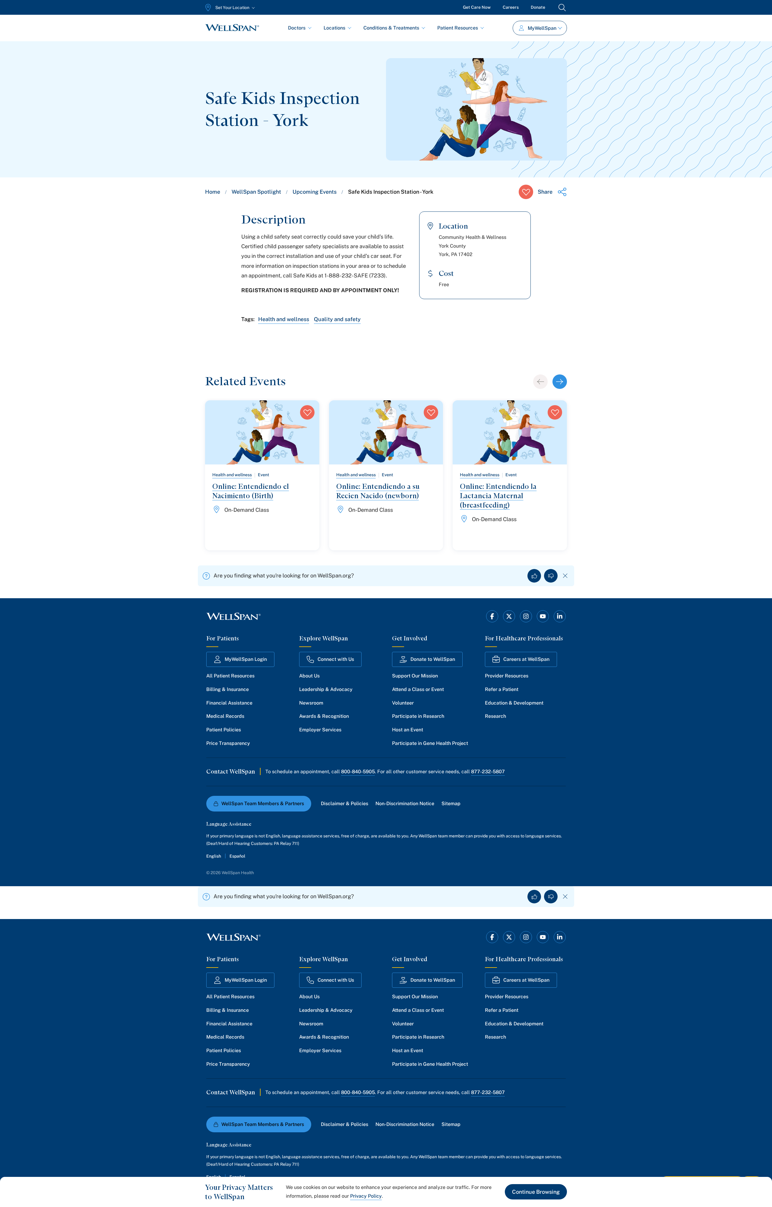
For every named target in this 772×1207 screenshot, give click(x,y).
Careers (511, 7)
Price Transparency (228, 743)
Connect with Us (336, 659)
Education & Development (514, 703)
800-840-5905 (358, 771)
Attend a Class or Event (418, 689)
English (213, 856)
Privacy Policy (366, 1196)
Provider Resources (506, 676)
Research (495, 716)
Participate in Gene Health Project (430, 743)
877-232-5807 (488, 771)
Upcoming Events (315, 192)
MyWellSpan (542, 28)
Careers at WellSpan (526, 659)
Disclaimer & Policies (344, 803)
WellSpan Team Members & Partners (262, 803)
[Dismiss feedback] (565, 576)
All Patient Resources (230, 676)
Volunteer (403, 703)
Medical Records (225, 716)
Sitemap (450, 803)
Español (237, 856)
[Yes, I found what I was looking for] (534, 576)
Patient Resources (457, 28)
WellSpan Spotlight (256, 192)
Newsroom (311, 703)
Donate (538, 7)
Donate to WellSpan (432, 659)
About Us (309, 676)
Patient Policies (223, 730)
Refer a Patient (501, 689)
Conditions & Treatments (391, 28)
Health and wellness (283, 319)
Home (212, 192)
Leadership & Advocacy (326, 689)
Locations (334, 28)
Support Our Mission (415, 676)
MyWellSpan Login (246, 659)
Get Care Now (477, 7)
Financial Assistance (229, 703)
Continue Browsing (536, 1192)
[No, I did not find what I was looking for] (551, 576)
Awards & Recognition (324, 716)
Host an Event (407, 730)
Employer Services (320, 730)
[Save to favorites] (526, 192)
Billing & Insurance (227, 689)
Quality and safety (337, 319)
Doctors (296, 28)
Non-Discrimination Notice (404, 803)
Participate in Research (418, 716)
